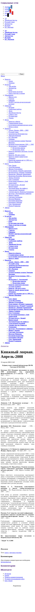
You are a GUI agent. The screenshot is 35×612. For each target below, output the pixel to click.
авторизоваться (6, 562)
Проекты (8, 128)
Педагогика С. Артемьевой (18, 146)
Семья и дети (13, 114)
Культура (8, 84)
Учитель (11, 98)
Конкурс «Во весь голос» (17, 155)
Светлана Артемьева (15, 197)
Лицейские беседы (11, 20)
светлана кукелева (15, 552)
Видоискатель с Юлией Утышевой (20, 172)
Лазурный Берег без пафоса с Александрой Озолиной (18, 189)
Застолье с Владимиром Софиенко (20, 193)
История (7, 25)
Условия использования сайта (14, 579)
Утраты (11, 118)
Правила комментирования (14, 577)
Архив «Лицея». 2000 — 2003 (18, 130)
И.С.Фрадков (9, 27)
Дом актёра (12, 86)
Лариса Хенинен (14, 178)
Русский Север (10, 22)
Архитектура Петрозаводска (18, 134)
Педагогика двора (18, 149)
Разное (7, 575)
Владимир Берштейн (15, 200)
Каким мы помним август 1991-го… (21, 160)
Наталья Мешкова (14, 199)
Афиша (7, 207)
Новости (7, 79)
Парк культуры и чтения (17, 93)
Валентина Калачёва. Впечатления (20, 176)
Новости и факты (14, 121)
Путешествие (13, 116)
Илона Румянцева (14, 206)
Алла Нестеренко (14, 167)
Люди (10, 111)
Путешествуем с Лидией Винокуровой (17, 185)
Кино (10, 90)
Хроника (11, 83)
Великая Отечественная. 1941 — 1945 (21, 144)
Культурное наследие (16, 91)
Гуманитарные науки (16, 123)
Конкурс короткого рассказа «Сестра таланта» (18, 285)
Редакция (8, 574)
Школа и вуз (13, 97)
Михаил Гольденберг (16, 169)
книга (7, 552)
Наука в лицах (13, 127)
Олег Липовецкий (15, 204)
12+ (6, 18)
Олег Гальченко (14, 179)
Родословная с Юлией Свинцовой (20, 171)
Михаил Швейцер (15, 162)
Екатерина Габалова (15, 202)
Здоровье (12, 139)
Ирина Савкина (14, 195)
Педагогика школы (18, 148)
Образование (9, 95)
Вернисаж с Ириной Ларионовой (20, 174)
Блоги (7, 164)
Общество (8, 106)
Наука (7, 120)
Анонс (11, 81)
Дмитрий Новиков (15, 135)
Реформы (12, 100)
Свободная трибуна (15, 109)
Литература (8, 24)
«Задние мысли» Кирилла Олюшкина (21, 192)
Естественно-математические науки (20, 125)
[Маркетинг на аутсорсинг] (17, 608)
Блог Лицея (12, 165)
